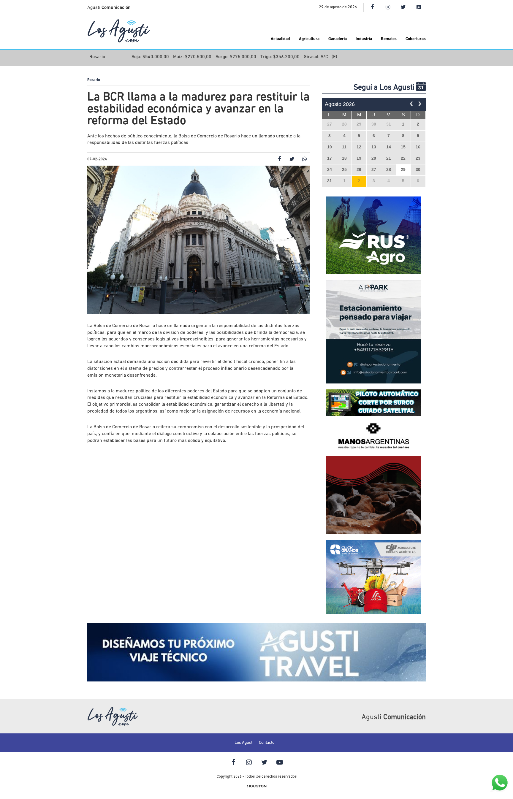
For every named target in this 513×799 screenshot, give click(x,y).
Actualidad (280, 39)
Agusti (109, 7)
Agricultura (309, 39)
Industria (364, 39)
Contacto (266, 743)
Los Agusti (244, 743)
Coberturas (416, 39)
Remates (389, 39)
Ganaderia (337, 39)
